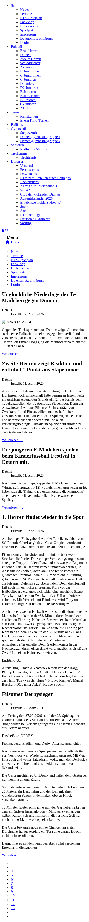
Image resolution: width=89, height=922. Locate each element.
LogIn (24, 42)
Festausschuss (30, 170)
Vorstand (26, 165)
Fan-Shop (27, 22)
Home (15, 242)
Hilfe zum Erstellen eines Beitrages (45, 178)
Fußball (16, 47)
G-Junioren (28, 104)
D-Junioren (28, 83)
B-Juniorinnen (30, 71)
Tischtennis (19, 153)
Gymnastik (19, 129)
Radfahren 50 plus (33, 149)
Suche (24, 207)
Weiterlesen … (12, 354)
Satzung (26, 223)
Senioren (17, 145)
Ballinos (17, 124)
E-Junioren (28, 92)
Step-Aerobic (29, 133)
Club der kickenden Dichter (40, 194)
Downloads (28, 174)
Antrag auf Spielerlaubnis (38, 186)
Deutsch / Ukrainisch (35, 219)
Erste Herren (29, 51)
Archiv (25, 211)
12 (13, 904)
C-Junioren (28, 79)
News (24, 10)
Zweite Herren (30, 59)
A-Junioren (28, 67)
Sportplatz (27, 30)
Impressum (28, 34)
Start (14, 6)
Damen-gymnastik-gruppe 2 (40, 141)
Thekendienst (29, 182)
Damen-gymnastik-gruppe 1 (40, 137)
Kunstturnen (29, 116)
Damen (25, 55)
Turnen (16, 112)
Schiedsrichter (30, 63)
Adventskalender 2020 (36, 198)
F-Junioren (28, 100)
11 (12, 900)
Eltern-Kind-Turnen (34, 120)
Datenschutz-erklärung (36, 38)
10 (13, 896)
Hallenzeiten (29, 26)
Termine (26, 14)
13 (13, 908)
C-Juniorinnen (30, 75)
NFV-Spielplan (31, 18)
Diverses (17, 161)
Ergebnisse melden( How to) (40, 202)
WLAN (25, 190)
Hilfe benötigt (30, 215)
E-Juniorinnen (30, 96)
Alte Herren (28, 108)
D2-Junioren (29, 88)
